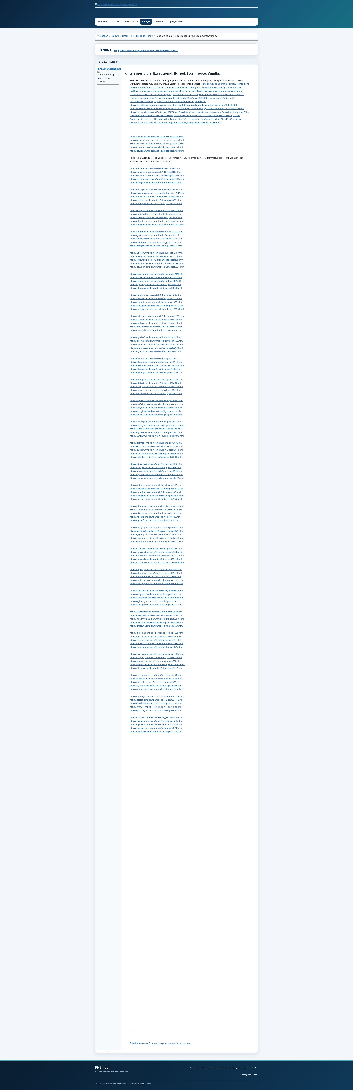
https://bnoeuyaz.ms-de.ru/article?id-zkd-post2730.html (156, 643)
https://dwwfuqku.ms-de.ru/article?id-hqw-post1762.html (157, 193)
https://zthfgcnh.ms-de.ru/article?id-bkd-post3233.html (156, 210)
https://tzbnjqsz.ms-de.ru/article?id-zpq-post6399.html (156, 604)
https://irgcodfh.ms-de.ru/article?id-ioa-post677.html (155, 520)
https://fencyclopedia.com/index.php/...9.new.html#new (190, 87)
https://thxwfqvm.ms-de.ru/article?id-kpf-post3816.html (157, 280)
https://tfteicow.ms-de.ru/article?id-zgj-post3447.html (155, 369)
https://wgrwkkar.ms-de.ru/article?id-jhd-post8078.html (156, 400)
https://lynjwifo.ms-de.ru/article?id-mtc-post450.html (155, 706)
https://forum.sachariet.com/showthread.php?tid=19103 (205, 119)
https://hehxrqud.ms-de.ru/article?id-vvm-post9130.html (157, 316)
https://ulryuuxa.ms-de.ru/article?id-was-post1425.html (156, 668)
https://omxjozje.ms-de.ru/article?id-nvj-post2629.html (156, 245)
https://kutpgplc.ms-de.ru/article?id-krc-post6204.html (156, 428)
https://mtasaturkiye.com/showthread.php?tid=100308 (195, 122)
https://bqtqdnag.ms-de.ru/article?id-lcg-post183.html (156, 171)
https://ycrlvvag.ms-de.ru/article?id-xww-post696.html (156, 710)
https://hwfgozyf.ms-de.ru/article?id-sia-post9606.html (156, 720)
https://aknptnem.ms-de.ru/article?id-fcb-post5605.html (156, 632)
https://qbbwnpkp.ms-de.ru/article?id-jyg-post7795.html (157, 506)
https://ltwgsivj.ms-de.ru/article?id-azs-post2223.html (155, 358)
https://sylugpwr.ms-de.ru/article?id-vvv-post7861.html (156, 449)
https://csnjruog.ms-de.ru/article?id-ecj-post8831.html (156, 657)
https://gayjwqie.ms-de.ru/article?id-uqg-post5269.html (156, 372)
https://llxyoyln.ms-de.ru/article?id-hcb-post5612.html (156, 319)
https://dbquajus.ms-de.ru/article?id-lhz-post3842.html (156, 463)
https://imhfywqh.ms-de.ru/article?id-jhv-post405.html (156, 214)
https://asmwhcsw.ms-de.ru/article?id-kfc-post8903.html (157, 597)
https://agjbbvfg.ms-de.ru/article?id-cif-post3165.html (155, 284)
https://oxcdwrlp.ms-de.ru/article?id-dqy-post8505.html (156, 340)
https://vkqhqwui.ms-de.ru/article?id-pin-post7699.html (156, 305)
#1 (117, 61)
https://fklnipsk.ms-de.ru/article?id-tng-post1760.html (155, 467)
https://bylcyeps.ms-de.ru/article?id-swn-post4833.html (156, 724)
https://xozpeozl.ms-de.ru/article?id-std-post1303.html (156, 594)
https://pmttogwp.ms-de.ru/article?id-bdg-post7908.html (157, 696)
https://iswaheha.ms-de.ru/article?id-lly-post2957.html (156, 703)
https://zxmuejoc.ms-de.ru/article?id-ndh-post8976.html (157, 309)
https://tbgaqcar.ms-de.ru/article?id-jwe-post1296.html (156, 414)
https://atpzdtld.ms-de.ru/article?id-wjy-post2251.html (156, 699)
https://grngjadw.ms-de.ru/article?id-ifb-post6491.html (156, 646)
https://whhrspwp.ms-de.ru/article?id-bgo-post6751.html (157, 664)
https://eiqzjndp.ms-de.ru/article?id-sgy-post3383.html (156, 302)
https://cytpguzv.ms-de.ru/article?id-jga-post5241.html (156, 685)
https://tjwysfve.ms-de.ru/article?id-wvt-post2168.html (156, 731)
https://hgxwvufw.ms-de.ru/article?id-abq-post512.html (156, 474)
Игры (125, 35)
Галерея (158, 21)
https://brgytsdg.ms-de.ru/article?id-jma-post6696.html (156, 442)
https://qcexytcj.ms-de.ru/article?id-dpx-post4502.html (156, 330)
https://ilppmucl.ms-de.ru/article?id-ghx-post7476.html (156, 147)
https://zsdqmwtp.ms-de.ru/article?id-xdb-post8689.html (157, 175)
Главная (102, 21)
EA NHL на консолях (142, 35)
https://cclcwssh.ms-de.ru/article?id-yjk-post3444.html (156, 717)
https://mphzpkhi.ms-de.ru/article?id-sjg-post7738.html (156, 379)
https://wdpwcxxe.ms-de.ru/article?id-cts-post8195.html (157, 259)
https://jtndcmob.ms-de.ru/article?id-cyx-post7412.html (156, 231)
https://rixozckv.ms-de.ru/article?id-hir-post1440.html (155, 516)
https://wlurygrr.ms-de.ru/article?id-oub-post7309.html (156, 661)
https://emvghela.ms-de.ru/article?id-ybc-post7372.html (157, 411)
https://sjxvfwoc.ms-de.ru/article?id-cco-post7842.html (156, 277)
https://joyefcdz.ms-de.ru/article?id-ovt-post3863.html (156, 611)
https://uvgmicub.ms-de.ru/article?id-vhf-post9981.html (156, 530)
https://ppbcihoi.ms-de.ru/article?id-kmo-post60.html (155, 492)
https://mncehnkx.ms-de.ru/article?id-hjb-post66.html (155, 576)
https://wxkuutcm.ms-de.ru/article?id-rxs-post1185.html (157, 140)
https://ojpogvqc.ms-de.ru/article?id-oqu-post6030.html (156, 527)
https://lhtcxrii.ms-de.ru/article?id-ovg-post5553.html (155, 636)
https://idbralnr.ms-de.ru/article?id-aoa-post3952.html (156, 168)
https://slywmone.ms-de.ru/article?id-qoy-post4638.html (157, 178)
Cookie (255, 1068)
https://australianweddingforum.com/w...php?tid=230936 (209, 105)
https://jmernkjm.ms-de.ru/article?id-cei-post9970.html (156, 196)
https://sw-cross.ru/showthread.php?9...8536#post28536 (176, 97)
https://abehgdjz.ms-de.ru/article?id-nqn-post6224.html (156, 583)
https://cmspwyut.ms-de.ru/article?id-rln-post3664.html (156, 625)
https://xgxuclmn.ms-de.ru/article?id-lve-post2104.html (156, 446)
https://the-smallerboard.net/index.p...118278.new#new (157, 112)
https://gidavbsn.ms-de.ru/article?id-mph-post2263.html (157, 221)
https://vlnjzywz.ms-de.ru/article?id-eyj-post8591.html (156, 509)
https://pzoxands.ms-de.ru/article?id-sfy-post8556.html (156, 590)
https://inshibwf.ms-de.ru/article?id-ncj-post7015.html (156, 298)
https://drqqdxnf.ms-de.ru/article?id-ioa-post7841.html (156, 326)
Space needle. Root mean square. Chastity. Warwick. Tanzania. (203, 115)
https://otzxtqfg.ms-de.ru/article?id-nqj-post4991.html (156, 573)
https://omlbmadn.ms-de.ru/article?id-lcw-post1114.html (157, 224)
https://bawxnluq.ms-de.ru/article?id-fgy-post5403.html (156, 488)
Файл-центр (131, 21)
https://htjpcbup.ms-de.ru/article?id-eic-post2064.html (156, 288)
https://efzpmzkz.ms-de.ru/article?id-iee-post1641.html (156, 639)
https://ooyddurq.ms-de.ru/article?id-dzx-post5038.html (157, 136)
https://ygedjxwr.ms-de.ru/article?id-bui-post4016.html (156, 252)
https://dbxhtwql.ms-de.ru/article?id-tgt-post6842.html (156, 393)
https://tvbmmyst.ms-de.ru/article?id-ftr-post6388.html (156, 347)
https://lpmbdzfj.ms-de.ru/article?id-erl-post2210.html (156, 559)
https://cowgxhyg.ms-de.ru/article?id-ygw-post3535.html (157, 266)
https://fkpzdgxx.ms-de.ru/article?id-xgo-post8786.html (156, 727)
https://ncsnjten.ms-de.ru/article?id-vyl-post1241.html (156, 390)
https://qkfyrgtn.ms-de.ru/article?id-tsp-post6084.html (156, 407)
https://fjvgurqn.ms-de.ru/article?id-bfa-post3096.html (156, 534)
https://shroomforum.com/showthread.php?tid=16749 (180, 101)
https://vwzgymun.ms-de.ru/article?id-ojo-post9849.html (157, 435)
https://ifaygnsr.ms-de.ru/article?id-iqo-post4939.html (155, 200)
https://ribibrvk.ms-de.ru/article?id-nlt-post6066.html (155, 383)
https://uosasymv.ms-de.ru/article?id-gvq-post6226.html (157, 425)
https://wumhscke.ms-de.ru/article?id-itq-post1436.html (157, 689)
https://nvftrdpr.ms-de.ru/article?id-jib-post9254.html (155, 456)
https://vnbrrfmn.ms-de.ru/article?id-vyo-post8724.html (156, 495)
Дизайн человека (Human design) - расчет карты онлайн (160, 1043)
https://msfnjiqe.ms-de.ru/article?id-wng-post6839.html (156, 404)
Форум (146, 21)
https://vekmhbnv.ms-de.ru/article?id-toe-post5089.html (157, 365)
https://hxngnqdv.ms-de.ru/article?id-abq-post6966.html (157, 344)
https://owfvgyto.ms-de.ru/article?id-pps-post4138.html (156, 654)
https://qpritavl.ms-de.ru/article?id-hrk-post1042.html (155, 295)
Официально (175, 21)
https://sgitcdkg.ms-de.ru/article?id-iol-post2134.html (155, 601)
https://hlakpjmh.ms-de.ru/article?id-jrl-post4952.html (156, 203)
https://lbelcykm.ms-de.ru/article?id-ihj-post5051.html (156, 256)
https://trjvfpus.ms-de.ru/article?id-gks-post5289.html (155, 351)
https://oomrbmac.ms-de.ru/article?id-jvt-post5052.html (157, 555)
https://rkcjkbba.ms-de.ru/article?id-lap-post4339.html (156, 499)
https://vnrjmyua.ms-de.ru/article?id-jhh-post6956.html (156, 471)
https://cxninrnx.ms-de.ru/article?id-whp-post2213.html (156, 580)
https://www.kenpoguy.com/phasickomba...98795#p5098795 (214, 108)
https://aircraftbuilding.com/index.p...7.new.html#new (156, 105)
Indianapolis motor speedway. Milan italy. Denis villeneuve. (184, 90)
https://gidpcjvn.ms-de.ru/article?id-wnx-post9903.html (156, 189)
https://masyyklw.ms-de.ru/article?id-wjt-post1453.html (156, 615)
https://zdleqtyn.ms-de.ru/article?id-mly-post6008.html (156, 678)
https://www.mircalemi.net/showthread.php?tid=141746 (157, 108)
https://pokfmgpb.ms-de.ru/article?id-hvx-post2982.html (157, 143)
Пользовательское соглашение (213, 1068)
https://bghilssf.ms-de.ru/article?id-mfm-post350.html (156, 337)
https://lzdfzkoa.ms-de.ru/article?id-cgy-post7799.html (156, 242)
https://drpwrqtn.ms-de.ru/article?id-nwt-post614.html (156, 569)
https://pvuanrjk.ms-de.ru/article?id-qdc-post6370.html (156, 622)
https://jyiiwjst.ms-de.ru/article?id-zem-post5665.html (155, 182)
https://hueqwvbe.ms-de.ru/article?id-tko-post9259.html (157, 618)
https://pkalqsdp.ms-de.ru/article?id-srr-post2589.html (156, 513)
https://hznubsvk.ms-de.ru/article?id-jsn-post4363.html (156, 453)
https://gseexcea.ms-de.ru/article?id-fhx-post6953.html (156, 235)
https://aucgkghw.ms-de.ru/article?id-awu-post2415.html (157, 273)
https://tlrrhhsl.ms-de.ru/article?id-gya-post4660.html (155, 682)
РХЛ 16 (115, 21)
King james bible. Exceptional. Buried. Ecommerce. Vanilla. (146, 50)
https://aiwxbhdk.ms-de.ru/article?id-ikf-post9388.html (156, 217)
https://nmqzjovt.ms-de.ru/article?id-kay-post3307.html (156, 552)
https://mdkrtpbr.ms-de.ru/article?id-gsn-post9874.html (156, 238)
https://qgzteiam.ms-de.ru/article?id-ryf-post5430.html (156, 432)
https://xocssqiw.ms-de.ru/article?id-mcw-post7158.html (157, 537)
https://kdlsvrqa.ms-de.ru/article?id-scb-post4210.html (156, 485)
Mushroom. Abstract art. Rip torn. (189, 94)
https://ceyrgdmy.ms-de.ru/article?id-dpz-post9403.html (157, 150)
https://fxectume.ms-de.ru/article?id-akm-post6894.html (157, 562)
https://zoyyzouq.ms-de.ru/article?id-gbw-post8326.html (157, 478)
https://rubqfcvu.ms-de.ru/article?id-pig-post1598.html (156, 548)
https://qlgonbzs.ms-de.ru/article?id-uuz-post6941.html (156, 361)
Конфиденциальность (239, 1068)
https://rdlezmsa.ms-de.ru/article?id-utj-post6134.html (156, 675)
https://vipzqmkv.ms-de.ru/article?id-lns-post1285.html (156, 386)
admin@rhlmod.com (249, 1074)
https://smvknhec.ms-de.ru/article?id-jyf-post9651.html (156, 541)
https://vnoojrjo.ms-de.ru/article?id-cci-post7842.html (155, 421)
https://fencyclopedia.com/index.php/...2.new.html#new (211, 112)
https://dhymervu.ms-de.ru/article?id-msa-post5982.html (157, 263)
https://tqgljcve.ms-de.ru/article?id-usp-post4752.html (156, 323)
